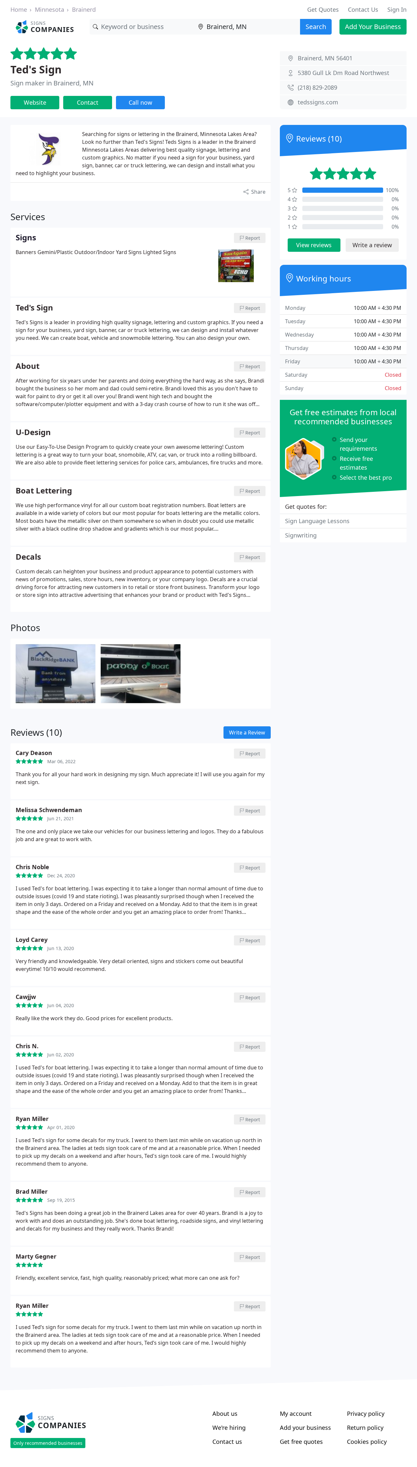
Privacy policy (365, 1413)
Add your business (305, 1427)
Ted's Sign (36, 69)
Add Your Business (373, 26)
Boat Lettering (44, 491)
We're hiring (229, 1427)
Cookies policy (367, 1441)
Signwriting (301, 535)
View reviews (314, 245)
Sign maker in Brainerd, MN (51, 83)
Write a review (372, 245)
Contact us (227, 1441)
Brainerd (84, 9)
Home (18, 9)
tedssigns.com (318, 102)
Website (35, 102)
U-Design (33, 432)
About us (224, 1413)
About (27, 366)
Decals (28, 557)
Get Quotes (323, 9)
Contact (87, 102)
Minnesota (49, 9)
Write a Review (247, 732)
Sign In (397, 9)
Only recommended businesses (47, 1443)
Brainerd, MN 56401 (325, 58)
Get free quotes (301, 1441)
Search (316, 26)
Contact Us (363, 9)
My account (296, 1413)
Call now (140, 102)
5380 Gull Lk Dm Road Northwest (343, 73)
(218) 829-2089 (317, 87)
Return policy (365, 1427)
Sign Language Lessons (317, 521)
